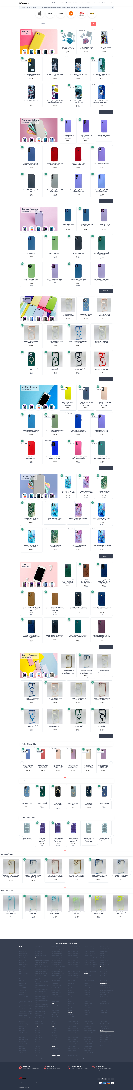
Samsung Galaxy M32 (56, 951)
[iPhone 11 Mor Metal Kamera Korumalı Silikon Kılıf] (101, 271)
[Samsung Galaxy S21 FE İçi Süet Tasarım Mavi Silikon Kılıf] (31, 421)
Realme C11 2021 (88, 1003)
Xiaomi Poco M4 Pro (56, 988)
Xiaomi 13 (102, 975)
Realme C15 (87, 999)
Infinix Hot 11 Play (23, 1035)
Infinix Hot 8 (22, 1048)
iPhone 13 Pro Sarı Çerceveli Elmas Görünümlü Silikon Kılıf (77, 876)
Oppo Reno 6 (54, 1014)
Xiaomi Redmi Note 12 (24, 1018)
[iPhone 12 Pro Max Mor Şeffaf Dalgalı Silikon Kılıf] (73, 830)
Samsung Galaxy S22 (40, 971)
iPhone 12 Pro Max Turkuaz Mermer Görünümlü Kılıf (55, 519)
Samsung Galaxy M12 (56, 960)
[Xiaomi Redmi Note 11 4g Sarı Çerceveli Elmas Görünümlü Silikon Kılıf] (68, 662)
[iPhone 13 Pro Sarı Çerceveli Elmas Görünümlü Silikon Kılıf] (77, 866)
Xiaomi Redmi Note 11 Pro (41, 989)
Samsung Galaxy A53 (73, 949)
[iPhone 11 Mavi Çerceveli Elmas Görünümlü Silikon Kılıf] (120, 866)
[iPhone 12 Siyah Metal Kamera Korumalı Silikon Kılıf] (78, 243)
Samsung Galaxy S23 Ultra (42, 960)
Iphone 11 (37, 949)
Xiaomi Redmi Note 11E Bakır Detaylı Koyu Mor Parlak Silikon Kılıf (28, 767)
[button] (108, 3)
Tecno (69, 1053)
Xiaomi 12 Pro (103, 980)
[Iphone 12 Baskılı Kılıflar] (31, 51)
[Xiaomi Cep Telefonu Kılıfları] (71, 13)
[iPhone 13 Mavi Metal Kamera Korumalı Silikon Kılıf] (78, 271)
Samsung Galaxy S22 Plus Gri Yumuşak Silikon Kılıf (55, 190)
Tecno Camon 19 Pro (89, 1024)
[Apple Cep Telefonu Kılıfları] (39, 13)
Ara (93, 23)
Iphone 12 (21, 980)
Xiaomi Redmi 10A (39, 1015)
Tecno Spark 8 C (88, 1046)
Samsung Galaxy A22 (73, 978)
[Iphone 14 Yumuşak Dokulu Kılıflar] (24, 140)
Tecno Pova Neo (104, 1026)
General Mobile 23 (72, 1026)
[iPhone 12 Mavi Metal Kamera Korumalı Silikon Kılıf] (68, 215)
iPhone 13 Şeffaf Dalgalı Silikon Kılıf (104, 839)
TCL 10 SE (53, 1039)
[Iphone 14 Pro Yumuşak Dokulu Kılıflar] (31, 140)
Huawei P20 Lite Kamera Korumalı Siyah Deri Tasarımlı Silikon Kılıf (78, 608)
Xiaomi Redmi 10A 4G (40, 1013)
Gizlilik (26, 1082)
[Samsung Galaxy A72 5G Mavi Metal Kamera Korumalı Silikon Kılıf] (86, 215)
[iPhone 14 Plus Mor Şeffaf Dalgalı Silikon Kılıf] (58, 830)
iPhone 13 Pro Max (23, 964)
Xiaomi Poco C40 (39, 1018)
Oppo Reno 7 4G (55, 1005)
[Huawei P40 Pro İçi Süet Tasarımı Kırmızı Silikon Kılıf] (31, 448)
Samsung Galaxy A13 (89, 946)
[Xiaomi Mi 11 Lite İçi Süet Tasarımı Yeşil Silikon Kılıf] (55, 421)
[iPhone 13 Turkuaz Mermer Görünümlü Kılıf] (31, 536)
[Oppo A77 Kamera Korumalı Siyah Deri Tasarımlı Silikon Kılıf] (55, 626)
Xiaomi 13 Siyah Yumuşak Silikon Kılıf (31, 190)
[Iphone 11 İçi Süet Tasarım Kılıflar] (38, 407)
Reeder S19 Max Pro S (105, 1035)
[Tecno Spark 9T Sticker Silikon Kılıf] (55, 65)
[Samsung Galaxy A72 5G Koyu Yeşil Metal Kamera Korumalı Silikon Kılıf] (101, 243)
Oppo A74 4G (71, 999)
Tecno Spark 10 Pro (88, 1037)
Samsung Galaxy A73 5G (57, 969)
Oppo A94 (70, 994)
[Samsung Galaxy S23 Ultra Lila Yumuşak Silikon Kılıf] (78, 181)
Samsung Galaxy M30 (56, 953)
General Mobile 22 (72, 1033)
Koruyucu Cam (103, 1001)
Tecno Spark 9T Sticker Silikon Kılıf (55, 75)
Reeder (102, 1030)
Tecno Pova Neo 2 (104, 1024)
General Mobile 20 (72, 1044)
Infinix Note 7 (22, 1055)
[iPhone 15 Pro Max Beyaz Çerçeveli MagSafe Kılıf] (101, 332)
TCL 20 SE (54, 1035)
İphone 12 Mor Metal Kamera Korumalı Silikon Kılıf (104, 226)
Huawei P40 (103, 953)
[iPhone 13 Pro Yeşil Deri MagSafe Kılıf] (31, 359)
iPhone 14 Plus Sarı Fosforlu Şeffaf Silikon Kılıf (98, 912)
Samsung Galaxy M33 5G (41, 982)
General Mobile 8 (72, 1050)
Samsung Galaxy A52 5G (74, 953)
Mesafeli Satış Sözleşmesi (36, 1082)
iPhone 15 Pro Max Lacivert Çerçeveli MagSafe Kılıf (31, 699)
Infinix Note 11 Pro (23, 1033)
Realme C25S (87, 988)
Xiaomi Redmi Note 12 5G (25, 1011)
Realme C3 (86, 1017)
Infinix (101, 1008)
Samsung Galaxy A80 (56, 964)
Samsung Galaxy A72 (56, 975)
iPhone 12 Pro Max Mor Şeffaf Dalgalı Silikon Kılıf (73, 840)
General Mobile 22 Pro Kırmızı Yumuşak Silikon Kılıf (55, 164)
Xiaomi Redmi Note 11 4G (41, 996)
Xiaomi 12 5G (22, 983)
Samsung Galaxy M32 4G (57, 949)
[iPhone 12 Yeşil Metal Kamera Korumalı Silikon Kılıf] (31, 271)
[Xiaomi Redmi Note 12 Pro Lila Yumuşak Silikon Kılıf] (68, 126)
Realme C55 (71, 1014)
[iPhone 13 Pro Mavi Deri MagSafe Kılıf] (86, 305)
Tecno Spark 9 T (88, 1044)
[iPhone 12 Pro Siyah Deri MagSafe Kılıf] (58, 793)
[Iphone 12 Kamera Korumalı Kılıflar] (38, 229)
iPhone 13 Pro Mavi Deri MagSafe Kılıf (86, 315)
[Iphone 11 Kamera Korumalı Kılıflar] (31, 229)
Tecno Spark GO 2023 (105, 1028)
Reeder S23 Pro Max (105, 1033)
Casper (53, 1046)
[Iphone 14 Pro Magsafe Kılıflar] (24, 319)
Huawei (68, 3)
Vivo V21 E (37, 1046)
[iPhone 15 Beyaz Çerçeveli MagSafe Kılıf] (68, 305)
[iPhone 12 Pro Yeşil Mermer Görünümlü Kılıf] (31, 509)
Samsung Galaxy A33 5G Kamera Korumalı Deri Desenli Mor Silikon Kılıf (101, 637)
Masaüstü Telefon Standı (106, 988)
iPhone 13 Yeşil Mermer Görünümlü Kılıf (55, 546)
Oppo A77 (70, 996)
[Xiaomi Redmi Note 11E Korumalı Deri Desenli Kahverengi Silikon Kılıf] (31, 599)
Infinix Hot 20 (22, 1021)
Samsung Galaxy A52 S (73, 951)
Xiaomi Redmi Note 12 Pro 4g (25, 1005)
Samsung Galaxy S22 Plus (41, 969)
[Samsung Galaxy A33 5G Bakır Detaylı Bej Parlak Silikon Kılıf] (88, 756)
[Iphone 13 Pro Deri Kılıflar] (45, 584)
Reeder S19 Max (104, 1039)
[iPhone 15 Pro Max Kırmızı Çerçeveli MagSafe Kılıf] (101, 359)
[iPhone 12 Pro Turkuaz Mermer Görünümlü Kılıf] (68, 482)
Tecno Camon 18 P (88, 1033)
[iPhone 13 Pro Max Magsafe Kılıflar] (38, 319)
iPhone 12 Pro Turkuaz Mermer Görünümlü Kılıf (68, 492)
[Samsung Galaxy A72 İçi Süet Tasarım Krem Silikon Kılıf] (104, 393)
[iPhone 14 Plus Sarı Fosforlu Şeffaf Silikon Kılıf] (98, 903)
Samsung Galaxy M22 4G (57, 955)
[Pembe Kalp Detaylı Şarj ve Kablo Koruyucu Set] (86, 38)
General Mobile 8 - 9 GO (73, 1048)
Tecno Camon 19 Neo (89, 1026)
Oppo (81, 3)
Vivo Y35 (37, 1033)
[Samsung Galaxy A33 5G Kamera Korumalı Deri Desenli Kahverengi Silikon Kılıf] (55, 599)
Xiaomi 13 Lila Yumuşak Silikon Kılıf (104, 136)
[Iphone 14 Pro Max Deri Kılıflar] (38, 584)
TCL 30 (53, 1033)
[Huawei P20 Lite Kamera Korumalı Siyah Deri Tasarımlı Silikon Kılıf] (78, 599)
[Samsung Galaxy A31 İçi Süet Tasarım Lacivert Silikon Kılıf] (86, 393)
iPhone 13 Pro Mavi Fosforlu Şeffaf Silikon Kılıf (54, 912)
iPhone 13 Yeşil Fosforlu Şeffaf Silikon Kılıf (76, 912)
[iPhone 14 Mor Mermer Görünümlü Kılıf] (101, 536)
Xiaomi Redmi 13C (23, 996)
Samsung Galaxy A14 (73, 980)
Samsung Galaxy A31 (73, 966)
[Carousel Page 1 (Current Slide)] (65, 777)
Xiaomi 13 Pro (103, 971)
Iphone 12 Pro (22, 975)
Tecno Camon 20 (88, 1021)
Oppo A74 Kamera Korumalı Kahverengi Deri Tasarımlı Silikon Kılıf (86, 581)
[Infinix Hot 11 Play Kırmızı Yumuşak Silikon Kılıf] (78, 154)
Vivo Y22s (37, 1039)
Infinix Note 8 (22, 1050)
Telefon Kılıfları (26, 34)
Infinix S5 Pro (38, 1021)
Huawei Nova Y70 (104, 960)
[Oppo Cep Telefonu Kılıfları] (60, 13)
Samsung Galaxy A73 (56, 971)
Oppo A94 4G (71, 992)
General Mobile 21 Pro (73, 1035)
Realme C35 (71, 1017)
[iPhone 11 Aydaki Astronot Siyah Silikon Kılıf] (31, 65)
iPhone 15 (21, 949)
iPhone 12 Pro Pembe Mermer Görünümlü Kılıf (78, 546)
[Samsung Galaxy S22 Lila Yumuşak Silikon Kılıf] (101, 181)
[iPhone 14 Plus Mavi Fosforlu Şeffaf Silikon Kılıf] (11, 903)
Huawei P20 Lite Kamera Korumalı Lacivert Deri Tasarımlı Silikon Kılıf (102, 609)
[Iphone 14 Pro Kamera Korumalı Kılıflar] (45, 229)
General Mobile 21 (72, 1039)
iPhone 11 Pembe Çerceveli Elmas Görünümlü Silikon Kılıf (101, 699)
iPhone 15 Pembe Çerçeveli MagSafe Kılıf (31, 342)
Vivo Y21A (37, 1044)
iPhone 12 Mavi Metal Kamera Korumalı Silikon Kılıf (68, 226)
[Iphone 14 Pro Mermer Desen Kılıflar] (52, 496)
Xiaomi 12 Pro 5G (104, 978)
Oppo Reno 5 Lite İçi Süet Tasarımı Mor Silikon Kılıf (101, 431)
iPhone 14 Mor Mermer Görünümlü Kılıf (102, 546)
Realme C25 (87, 990)
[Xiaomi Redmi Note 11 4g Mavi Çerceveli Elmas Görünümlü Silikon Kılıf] (86, 662)
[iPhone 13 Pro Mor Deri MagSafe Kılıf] (104, 793)
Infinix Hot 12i (22, 1028)
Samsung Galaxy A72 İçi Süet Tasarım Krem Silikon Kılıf (104, 404)
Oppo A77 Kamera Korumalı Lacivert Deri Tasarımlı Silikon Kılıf (31, 637)
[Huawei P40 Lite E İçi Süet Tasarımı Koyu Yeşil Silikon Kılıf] (101, 448)
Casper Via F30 (55, 1050)
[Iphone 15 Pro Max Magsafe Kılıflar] (45, 319)
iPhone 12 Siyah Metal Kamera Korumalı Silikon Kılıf (78, 252)
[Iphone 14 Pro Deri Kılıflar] (31, 584)
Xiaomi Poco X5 (55, 983)
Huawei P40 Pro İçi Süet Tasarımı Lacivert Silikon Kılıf (55, 457)
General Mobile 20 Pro (73, 1041)
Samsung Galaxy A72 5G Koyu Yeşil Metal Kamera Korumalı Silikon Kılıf (102, 253)
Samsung (61, 3)
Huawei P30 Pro (88, 975)
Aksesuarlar (96, 3)
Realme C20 (87, 996)
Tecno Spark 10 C (88, 1039)
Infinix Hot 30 (103, 1012)
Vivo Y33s (37, 1035)
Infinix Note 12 (22, 1030)
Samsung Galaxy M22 (56, 958)
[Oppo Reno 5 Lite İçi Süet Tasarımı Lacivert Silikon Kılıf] (78, 421)
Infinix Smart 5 (39, 1024)
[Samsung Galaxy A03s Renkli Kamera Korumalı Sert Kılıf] (55, 92)
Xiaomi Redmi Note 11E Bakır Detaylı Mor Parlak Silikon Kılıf (103, 767)
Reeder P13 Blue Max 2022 (106, 1041)
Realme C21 (87, 994)
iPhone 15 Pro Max (23, 953)
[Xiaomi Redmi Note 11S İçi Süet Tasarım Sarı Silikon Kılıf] (68, 393)
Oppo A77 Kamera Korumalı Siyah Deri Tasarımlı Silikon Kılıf (55, 636)
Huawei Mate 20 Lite (89, 980)
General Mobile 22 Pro (73, 1028)
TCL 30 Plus (54, 1028)
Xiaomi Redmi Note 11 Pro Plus (41, 986)
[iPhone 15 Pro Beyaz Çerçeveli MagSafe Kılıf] (55, 332)
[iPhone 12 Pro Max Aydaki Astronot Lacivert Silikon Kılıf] (101, 92)
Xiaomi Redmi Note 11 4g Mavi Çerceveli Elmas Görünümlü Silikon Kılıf (86, 672)
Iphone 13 (21, 971)
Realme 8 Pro (87, 1012)
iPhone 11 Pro (38, 946)
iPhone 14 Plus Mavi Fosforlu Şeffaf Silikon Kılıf (11, 912)
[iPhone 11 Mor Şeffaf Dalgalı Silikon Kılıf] (42, 830)
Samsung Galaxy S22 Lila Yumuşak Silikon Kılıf (101, 190)
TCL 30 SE (54, 1030)
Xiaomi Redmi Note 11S (41, 994)
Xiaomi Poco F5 (39, 1020)
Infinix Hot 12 (22, 1026)
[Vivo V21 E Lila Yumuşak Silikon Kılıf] (101, 154)
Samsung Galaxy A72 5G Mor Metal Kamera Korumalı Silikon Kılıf (55, 281)
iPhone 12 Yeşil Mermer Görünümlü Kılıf (104, 492)
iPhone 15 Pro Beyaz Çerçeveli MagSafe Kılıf (55, 342)
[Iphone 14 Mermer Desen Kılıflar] (45, 496)
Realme (88, 3)
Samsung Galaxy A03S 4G (90, 958)
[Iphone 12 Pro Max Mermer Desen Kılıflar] (38, 496)
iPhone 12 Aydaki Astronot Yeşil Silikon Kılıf (101, 75)
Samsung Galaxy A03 (89, 955)
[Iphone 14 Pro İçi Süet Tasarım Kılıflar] (45, 407)
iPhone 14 (21, 962)
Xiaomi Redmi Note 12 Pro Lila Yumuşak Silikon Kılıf (68, 137)
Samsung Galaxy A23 (73, 973)
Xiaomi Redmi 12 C (23, 1015)
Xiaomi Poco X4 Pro (56, 990)
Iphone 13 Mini (22, 969)
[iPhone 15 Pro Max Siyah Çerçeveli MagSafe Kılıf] (78, 359)
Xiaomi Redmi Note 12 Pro (25, 999)
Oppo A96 (70, 985)
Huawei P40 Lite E (104, 949)
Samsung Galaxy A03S (89, 960)
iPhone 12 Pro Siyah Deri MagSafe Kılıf (58, 803)
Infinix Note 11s (22, 1037)
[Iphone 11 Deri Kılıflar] (52, 584)
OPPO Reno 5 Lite (55, 1017)
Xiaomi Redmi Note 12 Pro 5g (25, 1002)
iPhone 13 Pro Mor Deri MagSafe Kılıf (104, 802)
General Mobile (55, 1055)
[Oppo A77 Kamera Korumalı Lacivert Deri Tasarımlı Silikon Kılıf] (31, 626)
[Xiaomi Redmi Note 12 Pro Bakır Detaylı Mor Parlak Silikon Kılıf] (73, 756)
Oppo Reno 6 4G (55, 1012)
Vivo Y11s (53, 1024)
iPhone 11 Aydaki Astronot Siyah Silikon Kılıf (31, 75)
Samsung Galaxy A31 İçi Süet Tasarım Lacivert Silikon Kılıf (86, 404)
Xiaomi (75, 3)
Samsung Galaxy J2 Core (90, 971)
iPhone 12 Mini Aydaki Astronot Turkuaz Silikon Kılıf (78, 101)
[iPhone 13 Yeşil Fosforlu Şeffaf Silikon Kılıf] (77, 903)
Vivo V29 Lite (38, 1037)
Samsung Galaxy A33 (73, 964)
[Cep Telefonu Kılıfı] (24, 3)
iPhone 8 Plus (38, 951)
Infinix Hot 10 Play (23, 1039)
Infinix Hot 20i (103, 1017)
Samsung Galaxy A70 (56, 978)
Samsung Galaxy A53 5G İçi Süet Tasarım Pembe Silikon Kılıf (78, 457)
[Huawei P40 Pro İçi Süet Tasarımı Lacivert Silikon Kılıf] (55, 448)
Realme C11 (86, 1005)
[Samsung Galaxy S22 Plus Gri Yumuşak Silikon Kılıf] (55, 181)
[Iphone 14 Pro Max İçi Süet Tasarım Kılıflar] (31, 407)
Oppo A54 (70, 1010)
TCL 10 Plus (54, 1037)
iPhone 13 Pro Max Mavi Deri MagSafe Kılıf (73, 803)
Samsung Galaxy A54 (56, 980)
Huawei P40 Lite (104, 951)
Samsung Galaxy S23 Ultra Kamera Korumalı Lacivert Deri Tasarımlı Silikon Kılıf (104, 581)
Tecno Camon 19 (88, 1028)
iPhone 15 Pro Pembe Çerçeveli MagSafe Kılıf (104, 315)
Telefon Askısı (103, 999)
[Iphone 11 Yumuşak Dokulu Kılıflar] (38, 140)
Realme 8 (86, 1014)
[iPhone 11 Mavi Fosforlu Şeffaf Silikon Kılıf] (33, 903)
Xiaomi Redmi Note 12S (25, 1020)
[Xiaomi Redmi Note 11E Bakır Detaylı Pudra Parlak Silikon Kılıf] (58, 756)
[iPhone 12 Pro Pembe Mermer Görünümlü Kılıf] (78, 536)
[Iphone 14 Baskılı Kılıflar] (52, 51)
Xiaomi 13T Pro (103, 969)
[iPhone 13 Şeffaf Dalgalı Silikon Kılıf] (104, 830)
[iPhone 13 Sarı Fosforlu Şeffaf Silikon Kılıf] (120, 903)
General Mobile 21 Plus (73, 1037)
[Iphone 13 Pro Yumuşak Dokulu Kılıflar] (52, 140)
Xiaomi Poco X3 (55, 994)
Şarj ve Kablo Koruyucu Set (106, 990)
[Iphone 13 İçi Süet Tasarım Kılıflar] (52, 407)
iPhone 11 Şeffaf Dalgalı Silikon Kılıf (27, 839)
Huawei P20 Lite (104, 955)
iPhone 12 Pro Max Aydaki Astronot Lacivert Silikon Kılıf (102, 101)
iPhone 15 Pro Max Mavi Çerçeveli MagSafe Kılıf (78, 342)
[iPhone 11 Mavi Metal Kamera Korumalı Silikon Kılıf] (31, 243)
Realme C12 (87, 1001)
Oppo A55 (70, 1005)
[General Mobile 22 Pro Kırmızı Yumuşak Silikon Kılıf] (55, 154)
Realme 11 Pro (87, 1008)
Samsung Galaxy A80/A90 (58, 966)
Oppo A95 (70, 988)
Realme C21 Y (87, 992)
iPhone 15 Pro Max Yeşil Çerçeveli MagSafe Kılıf (55, 368)
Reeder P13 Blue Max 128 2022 (106, 1044)
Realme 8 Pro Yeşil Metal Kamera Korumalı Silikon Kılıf (54, 252)
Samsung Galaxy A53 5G (74, 946)
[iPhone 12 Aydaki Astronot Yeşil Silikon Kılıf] (101, 65)
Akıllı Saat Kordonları (105, 985)
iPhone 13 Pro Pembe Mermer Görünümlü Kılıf (86, 492)
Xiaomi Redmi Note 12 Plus (25, 1009)
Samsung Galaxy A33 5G (74, 962)
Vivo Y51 (37, 1030)
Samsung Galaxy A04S (89, 949)
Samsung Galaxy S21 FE (41, 973)
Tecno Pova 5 (87, 1048)
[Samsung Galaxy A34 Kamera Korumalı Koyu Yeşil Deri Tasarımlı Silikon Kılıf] (68, 571)
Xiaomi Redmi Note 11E (41, 991)
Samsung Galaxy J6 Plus (90, 966)
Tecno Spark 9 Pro (88, 1041)
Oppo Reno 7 (54, 1008)
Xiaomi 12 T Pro (23, 988)
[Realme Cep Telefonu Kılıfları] (92, 13)
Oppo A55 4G (71, 1003)
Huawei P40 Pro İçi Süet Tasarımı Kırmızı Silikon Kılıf (31, 457)
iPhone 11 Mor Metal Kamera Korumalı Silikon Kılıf (101, 280)
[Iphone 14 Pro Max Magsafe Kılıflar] (52, 319)
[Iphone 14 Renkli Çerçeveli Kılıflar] (45, 675)
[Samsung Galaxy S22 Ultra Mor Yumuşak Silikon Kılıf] (86, 126)
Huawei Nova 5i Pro (104, 964)
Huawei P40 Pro (104, 946)
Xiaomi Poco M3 (55, 1001)
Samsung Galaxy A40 (73, 958)
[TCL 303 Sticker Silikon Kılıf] (104, 38)
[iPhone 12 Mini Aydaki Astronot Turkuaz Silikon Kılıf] (78, 92)
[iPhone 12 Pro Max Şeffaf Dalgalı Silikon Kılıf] (89, 830)
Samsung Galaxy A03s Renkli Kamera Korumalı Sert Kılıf (55, 101)
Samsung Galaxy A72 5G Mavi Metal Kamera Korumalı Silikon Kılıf (86, 226)
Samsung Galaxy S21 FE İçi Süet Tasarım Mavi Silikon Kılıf (31, 431)
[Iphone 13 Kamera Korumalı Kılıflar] (52, 229)
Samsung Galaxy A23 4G (74, 971)
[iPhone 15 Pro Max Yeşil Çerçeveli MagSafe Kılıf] (55, 359)
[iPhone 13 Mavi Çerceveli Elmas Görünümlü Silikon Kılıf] (98, 866)
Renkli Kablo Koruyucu (105, 992)
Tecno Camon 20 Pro (73, 1055)
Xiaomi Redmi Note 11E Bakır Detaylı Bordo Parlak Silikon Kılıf (43, 767)
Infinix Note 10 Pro (23, 1044)
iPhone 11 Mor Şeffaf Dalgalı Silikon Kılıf (42, 840)
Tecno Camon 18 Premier (90, 1030)
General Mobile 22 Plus (73, 1030)
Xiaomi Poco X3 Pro (56, 999)
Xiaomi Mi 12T (22, 990)
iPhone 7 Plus (38, 953)
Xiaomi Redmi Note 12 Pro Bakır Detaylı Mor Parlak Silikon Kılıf (73, 767)
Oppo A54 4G (71, 1008)
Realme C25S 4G (88, 985)
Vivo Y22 (37, 1041)
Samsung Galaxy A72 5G (57, 973)
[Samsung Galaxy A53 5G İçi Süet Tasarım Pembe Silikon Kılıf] (78, 448)
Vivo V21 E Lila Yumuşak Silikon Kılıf (101, 164)
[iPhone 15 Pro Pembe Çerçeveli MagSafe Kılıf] (104, 305)
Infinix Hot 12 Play (23, 1024)
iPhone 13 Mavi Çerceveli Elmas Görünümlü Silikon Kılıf (98, 876)
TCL (52, 1026)
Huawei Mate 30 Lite (89, 978)
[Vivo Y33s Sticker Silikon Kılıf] (31, 92)
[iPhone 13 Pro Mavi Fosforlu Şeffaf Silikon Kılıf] (55, 903)
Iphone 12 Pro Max (23, 973)
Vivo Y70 (37, 1028)
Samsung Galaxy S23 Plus (41, 962)
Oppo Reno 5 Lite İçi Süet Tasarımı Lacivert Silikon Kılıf (78, 431)
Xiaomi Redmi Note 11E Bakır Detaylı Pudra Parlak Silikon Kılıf (58, 767)
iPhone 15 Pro (22, 951)
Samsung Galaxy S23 (40, 964)
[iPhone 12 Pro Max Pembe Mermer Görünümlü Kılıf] (78, 509)
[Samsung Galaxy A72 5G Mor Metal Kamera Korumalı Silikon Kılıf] (55, 271)
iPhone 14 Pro (22, 958)
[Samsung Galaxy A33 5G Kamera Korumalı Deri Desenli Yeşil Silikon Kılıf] (78, 626)
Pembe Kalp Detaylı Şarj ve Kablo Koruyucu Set (86, 48)
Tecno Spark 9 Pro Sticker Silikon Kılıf (78, 75)
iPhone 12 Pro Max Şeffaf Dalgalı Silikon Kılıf (89, 840)
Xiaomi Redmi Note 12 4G (25, 1013)
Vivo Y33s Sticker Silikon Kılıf (31, 101)
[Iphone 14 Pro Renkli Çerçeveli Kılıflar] (24, 675)
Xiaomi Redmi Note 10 (40, 1009)
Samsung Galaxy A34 (73, 960)
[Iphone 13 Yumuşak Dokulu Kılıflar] (45, 140)
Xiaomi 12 (21, 985)
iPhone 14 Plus (22, 960)
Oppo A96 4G (71, 983)
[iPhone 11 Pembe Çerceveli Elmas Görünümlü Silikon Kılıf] (101, 689)
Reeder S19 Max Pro (105, 1037)
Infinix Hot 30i (103, 1010)
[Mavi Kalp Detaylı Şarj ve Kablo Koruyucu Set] (68, 38)
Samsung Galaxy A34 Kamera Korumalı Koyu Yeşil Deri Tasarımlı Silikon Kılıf (68, 581)
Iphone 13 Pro (22, 967)
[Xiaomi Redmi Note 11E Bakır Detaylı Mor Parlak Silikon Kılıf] (103, 756)
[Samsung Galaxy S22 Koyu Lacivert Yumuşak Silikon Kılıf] (31, 154)
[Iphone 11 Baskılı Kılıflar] (24, 51)
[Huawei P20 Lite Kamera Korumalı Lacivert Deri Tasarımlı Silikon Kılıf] (101, 599)
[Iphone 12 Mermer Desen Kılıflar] (31, 496)
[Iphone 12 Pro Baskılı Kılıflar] (38, 51)
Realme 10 (86, 1010)
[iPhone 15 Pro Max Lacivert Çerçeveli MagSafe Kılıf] (31, 689)
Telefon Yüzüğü (104, 997)
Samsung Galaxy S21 (40, 975)
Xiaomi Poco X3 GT (56, 992)
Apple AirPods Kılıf (104, 1003)
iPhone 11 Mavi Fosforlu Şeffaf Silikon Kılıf (33, 912)
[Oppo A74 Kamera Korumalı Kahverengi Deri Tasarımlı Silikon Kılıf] (86, 571)
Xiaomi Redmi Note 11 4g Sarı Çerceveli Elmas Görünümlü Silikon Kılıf (68, 672)
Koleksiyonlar (103, 1005)
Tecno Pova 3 (103, 1021)
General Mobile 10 (72, 1046)
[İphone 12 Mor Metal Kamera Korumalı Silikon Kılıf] (104, 215)
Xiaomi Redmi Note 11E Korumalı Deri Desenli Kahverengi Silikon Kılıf (31, 609)
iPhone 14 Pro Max (23, 955)
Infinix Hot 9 (22, 1046)
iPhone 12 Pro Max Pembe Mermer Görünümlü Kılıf (78, 519)
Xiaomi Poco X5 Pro (56, 985)
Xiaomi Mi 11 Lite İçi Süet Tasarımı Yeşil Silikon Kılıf (55, 431)
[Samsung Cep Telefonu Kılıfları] (50, 13)
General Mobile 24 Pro (73, 1021)
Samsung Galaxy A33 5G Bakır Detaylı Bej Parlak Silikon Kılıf (88, 767)
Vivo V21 (37, 1053)
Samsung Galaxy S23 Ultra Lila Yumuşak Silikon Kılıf (78, 190)
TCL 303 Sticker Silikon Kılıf (104, 48)
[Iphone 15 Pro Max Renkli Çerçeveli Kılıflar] (52, 675)
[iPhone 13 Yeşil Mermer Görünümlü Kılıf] (55, 536)
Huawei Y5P (103, 962)
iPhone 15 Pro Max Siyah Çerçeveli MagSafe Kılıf (78, 368)
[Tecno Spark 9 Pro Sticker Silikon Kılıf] (78, 65)
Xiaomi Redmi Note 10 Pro (41, 1004)
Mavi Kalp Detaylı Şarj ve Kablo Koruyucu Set (68, 48)
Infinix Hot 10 (22, 1041)
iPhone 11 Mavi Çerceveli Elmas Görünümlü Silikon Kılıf (120, 876)
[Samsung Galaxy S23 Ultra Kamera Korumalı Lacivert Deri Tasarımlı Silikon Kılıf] (104, 571)
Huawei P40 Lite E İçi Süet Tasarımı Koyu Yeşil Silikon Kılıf (101, 457)
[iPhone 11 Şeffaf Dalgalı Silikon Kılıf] (27, 830)
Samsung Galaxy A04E (89, 951)
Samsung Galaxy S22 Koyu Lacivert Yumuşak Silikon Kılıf (31, 164)
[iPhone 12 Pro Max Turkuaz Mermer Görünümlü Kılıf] (55, 509)
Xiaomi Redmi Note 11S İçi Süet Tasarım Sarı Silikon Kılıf (68, 404)
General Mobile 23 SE (73, 1024)
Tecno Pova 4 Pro (88, 1050)
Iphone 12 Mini (22, 978)
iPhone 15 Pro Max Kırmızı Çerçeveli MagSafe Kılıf (101, 368)
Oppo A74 (70, 1001)
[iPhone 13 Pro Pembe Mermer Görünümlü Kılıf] (86, 482)
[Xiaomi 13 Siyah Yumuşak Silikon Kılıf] (31, 181)
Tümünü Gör (105, 112)
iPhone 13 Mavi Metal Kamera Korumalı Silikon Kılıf (78, 280)
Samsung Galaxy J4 (89, 969)
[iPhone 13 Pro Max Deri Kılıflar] (24, 584)
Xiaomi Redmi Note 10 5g (41, 1006)
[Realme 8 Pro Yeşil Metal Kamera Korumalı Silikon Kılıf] (55, 243)
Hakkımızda (47, 1082)
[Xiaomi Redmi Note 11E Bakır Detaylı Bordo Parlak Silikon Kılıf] (43, 756)
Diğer (103, 3)
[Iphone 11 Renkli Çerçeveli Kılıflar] (38, 675)
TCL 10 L (53, 1041)
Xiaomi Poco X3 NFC (56, 996)
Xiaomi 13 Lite (103, 973)
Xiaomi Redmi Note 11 (40, 998)
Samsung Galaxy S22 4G (74, 975)
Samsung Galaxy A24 (73, 969)
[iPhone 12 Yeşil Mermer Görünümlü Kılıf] (104, 482)
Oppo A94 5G (71, 990)
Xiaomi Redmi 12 (39, 983)
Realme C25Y (87, 983)
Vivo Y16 (37, 1055)
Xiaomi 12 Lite (22, 992)
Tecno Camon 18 (88, 1035)
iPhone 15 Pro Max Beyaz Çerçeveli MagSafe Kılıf (101, 342)
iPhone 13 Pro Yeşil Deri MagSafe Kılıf (31, 368)
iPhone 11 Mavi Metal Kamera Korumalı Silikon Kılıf (31, 252)
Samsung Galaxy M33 (56, 946)
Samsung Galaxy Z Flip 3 (90, 962)
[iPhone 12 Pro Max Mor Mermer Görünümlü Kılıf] (101, 509)
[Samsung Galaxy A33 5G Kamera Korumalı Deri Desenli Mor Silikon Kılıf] (101, 626)
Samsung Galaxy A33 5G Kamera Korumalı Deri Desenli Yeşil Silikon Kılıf (78, 637)
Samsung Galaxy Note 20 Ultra (41, 978)
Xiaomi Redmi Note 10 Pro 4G (41, 1001)
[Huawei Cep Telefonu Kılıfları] (81, 13)
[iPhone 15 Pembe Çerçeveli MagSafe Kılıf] (31, 332)
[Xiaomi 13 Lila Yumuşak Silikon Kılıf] (104, 126)
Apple (53, 3)
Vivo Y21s (37, 1048)
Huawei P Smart (104, 958)
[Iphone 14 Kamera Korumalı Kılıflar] (24, 229)
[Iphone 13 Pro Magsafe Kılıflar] (31, 319)
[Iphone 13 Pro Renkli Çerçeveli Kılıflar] (31, 675)
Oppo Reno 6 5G (55, 1010)
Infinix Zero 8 (22, 1053)
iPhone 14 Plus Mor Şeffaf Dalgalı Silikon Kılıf (58, 840)
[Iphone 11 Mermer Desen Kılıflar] (24, 496)
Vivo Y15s (53, 1021)
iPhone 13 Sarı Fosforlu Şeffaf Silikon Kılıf (120, 912)
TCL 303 (53, 1044)
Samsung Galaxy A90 (56, 962)
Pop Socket (103, 994)
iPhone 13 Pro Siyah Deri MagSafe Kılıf (89, 803)
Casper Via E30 (55, 1048)
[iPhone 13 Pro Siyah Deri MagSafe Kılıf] (89, 793)
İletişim (21, 1082)
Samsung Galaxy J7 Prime (90, 964)
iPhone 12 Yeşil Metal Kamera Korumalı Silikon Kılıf (31, 280)
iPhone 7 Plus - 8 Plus (40, 955)
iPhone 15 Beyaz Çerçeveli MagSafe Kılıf (68, 315)
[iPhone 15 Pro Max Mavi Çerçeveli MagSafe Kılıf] (78, 332)
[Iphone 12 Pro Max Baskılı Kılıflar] (45, 51)
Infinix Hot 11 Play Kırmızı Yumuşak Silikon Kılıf (78, 164)
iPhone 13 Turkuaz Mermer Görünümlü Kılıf (31, 546)
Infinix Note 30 (103, 1014)
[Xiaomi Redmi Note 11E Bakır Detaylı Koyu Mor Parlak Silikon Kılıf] (27, 756)
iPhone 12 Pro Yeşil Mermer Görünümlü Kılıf (31, 519)
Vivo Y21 (37, 1050)
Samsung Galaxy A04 (89, 953)
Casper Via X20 (55, 1053)
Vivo (36, 1026)
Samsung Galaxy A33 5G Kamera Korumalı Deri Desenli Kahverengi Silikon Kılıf (55, 609)
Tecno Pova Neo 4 (88, 1053)
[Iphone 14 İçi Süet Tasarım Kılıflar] (24, 407)
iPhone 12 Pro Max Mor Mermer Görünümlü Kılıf (101, 519)
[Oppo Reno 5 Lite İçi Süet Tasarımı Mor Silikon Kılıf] (101, 421)
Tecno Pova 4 (87, 1055)
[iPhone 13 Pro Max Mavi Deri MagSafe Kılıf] (73, 793)
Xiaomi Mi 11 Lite (23, 994)
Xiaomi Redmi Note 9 (40, 1011)
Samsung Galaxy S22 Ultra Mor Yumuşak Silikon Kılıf (86, 137)
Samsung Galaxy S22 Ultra (42, 967)
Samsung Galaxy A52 (73, 955)
